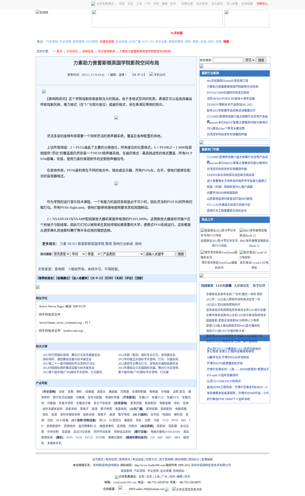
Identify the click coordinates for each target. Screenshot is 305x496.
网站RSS (193, 459)
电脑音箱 (165, 403)
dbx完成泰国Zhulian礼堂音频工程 (227, 81)
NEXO (72, 244)
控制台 (133, 426)
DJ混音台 (115, 420)
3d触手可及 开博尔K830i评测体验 (228, 357)
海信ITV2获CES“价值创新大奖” (226, 331)
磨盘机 (128, 420)
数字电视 (106, 409)
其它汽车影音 (102, 403)
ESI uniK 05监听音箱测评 (222, 375)
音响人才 (149, 33)
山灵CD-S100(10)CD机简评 (224, 381)
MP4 (63, 219)
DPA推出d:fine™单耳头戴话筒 (226, 128)
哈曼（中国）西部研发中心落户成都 (230, 187)
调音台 (101, 391)
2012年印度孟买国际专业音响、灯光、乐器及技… (149, 359)
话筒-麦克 (179, 391)
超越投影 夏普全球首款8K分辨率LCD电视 (232, 320)
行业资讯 (72, 51)
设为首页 (217, 3)
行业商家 (82, 33)
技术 (173, 3)
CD (153, 437)
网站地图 (181, 459)
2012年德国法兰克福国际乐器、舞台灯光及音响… (149, 368)
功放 (62, 391)
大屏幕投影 (241, 285)
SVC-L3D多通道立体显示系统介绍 (228, 205)
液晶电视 (121, 409)
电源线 (166, 414)
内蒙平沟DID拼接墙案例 (222, 193)
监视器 (121, 426)
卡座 (156, 420)
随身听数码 (176, 41)
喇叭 (79, 391)
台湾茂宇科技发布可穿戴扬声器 (227, 134)
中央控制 (53, 432)
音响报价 (114, 465)
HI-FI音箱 (62, 420)
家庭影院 (109, 33)
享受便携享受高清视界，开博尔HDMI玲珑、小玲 (238, 393)
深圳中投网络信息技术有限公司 (211, 465)
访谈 (203, 41)
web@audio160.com (124, 482)
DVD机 (100, 437)
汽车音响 (52, 41)
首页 (59, 51)
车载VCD (158, 397)
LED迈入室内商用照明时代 (223, 304)
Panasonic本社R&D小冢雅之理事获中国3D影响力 (237, 122)
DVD (175, 420)
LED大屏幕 (224, 285)
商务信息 (111, 459)
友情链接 (207, 459)
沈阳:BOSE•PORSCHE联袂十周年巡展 (231, 98)
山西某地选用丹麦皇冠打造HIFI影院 (230, 199)
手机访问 (159, 75)
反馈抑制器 (139, 391)
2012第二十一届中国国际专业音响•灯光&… (70, 363)
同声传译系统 (102, 432)
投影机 (161, 426)
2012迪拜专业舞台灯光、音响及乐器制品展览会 (148, 363)
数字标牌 (259, 285)
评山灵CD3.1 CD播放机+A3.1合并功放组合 (234, 349)
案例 (195, 41)
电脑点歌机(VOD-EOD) (165, 432)
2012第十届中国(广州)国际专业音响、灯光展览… (74, 372)
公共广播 (135, 41)
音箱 (70, 391)
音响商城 (96, 33)
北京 (130, 3)
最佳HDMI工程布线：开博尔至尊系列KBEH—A (237, 387)
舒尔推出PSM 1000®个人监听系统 (228, 399)
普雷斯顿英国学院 (91, 244)
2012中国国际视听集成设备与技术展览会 (68, 368)
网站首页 (42, 33)
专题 (218, 41)
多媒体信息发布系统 (219, 294)
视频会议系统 (122, 432)
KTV (145, 41)
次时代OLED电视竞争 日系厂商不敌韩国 (231, 341)
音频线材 (69, 426)
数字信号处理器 (63, 397)
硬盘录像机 (107, 426)
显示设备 (161, 41)
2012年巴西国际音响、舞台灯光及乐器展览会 (71, 355)
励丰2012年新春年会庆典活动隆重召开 (231, 110)
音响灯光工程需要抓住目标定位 (227, 210)
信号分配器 (95, 397)
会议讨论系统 (82, 432)
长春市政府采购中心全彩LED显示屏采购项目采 (236, 315)
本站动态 (138, 459)
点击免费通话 (105, 3)
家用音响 (78, 41)
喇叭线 (178, 414)
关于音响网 (166, 459)
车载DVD (173, 397)
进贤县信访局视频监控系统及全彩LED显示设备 (236, 310)
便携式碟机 (115, 437)
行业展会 (136, 33)
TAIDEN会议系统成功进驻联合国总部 (230, 175)
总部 (122, 3)
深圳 (156, 3)
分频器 (165, 391)
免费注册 (187, 3)
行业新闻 (56, 33)
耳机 (188, 41)
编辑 (165, 3)
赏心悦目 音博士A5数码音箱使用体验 (230, 351)
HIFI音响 (92, 41)
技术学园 (122, 33)
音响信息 (88, 51)
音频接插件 (53, 426)
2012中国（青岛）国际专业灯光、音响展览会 (146, 355)
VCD (165, 420)
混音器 (66, 432)
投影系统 (71, 409)
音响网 (97, 465)
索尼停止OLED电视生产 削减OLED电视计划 (234, 336)
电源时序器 (112, 397)
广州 (147, 3)
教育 (108, 244)
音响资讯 (124, 459)
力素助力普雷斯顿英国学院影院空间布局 (232, 86)
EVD (69, 437)
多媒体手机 (54, 443)
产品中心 (69, 33)
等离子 (84, 409)
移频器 (153, 391)
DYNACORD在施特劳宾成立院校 (228, 92)
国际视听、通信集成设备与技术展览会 (67, 359)
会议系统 (121, 41)
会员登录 (202, 3)
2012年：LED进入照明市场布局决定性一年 (233, 299)
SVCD (89, 437)
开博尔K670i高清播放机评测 (225, 363)
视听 (260, 294)
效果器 (89, 391)
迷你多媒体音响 (52, 409)
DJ (152, 41)
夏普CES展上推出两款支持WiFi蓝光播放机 (233, 325)
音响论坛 (162, 33)
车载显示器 (83, 403)
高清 (94, 409)
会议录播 (166, 471)
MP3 (168, 437)
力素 (63, 244)
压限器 (124, 391)
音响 (138, 244)
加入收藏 (232, 3)
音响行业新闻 (123, 244)
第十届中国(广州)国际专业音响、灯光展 (143, 372)
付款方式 (151, 459)
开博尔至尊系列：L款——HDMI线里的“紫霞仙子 (238, 369)
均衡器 (80, 397)
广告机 (237, 294)
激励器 (113, 391)
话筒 (147, 420)
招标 (211, 41)
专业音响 (65, 41)
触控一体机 (249, 294)
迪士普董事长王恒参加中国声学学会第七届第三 (237, 181)
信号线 (155, 414)
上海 (139, 3)
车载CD (144, 397)
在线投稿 (247, 3)
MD (183, 420)
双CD (102, 420)
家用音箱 (136, 403)
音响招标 (178, 471)
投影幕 (172, 426)
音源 (185, 403)
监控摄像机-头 (87, 426)
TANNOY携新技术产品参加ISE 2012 (230, 104)
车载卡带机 (66, 403)
